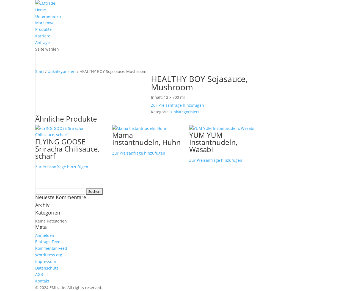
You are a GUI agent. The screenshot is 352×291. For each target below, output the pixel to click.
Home (40, 9)
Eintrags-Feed (48, 241)
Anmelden (44, 235)
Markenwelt (46, 22)
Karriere (42, 36)
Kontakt (42, 281)
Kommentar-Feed (51, 248)
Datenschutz (46, 268)
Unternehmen (48, 16)
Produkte (43, 29)
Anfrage (42, 42)
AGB (39, 274)
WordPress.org (48, 254)
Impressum (45, 261)
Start (39, 71)
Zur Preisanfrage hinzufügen (177, 105)
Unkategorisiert (62, 71)
